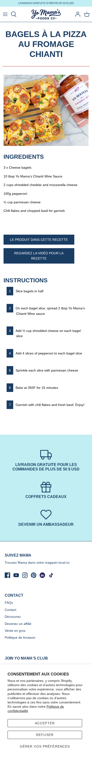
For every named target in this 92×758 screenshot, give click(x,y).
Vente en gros (15, 630)
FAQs (9, 603)
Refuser (45, 735)
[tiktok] (51, 575)
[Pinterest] (33, 575)
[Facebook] (7, 575)
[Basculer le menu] (5, 14)
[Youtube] (16, 575)
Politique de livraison (20, 637)
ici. (68, 562)
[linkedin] (42, 575)
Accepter (45, 723)
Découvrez (13, 616)
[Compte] (76, 14)
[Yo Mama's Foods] (46, 14)
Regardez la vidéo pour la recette (38, 255)
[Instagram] (25, 575)
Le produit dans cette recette (39, 240)
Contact (10, 610)
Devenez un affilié (18, 624)
